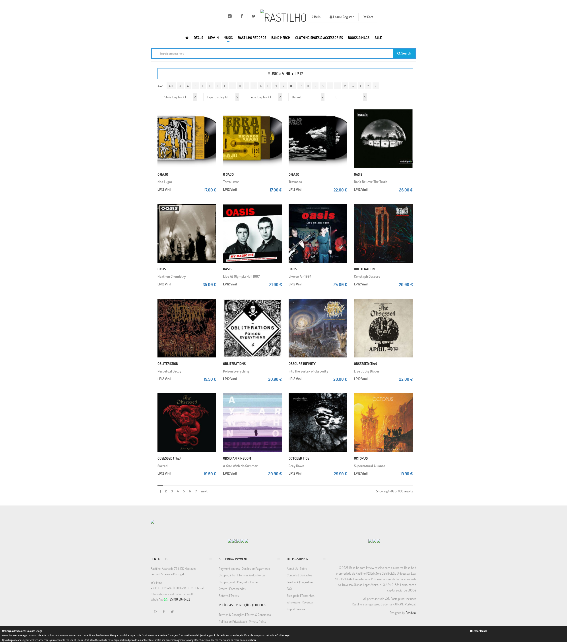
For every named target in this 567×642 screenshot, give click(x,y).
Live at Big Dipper (366, 371)
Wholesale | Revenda (300, 602)
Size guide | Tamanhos (301, 595)
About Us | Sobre (297, 568)
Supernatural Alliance (369, 465)
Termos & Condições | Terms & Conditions (245, 614)
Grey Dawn (296, 465)
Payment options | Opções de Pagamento (244, 568)
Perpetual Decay (169, 371)
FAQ (289, 588)
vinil (286, 73)
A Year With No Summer (240, 465)
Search (406, 53)
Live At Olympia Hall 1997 (241, 276)
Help (316, 16)
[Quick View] (212, 116)
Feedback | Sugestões (300, 582)
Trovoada (295, 181)
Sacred (162, 465)
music (273, 73)
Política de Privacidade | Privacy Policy (242, 621)
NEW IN (213, 37)
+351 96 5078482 (179, 599)
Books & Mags (358, 37)
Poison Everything (236, 371)
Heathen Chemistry (171, 276)
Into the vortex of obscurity (308, 371)
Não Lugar (164, 181)
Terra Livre (231, 181)
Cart (369, 16)
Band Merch (280, 37)
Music (228, 37)
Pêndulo (411, 612)
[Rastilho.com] (187, 37)
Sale (378, 37)
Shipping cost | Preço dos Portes (238, 582)
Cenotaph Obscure (367, 276)
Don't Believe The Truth (370, 181)
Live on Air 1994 (300, 276)
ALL (171, 86)
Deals (198, 37)
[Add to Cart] (212, 107)
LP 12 (299, 73)
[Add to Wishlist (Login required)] (212, 125)
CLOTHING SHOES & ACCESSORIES (319, 37)
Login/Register (343, 16)
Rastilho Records (252, 37)
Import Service (296, 609)
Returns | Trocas (229, 595)
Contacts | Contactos (299, 575)
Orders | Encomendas (232, 588)
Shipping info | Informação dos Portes (242, 575)
